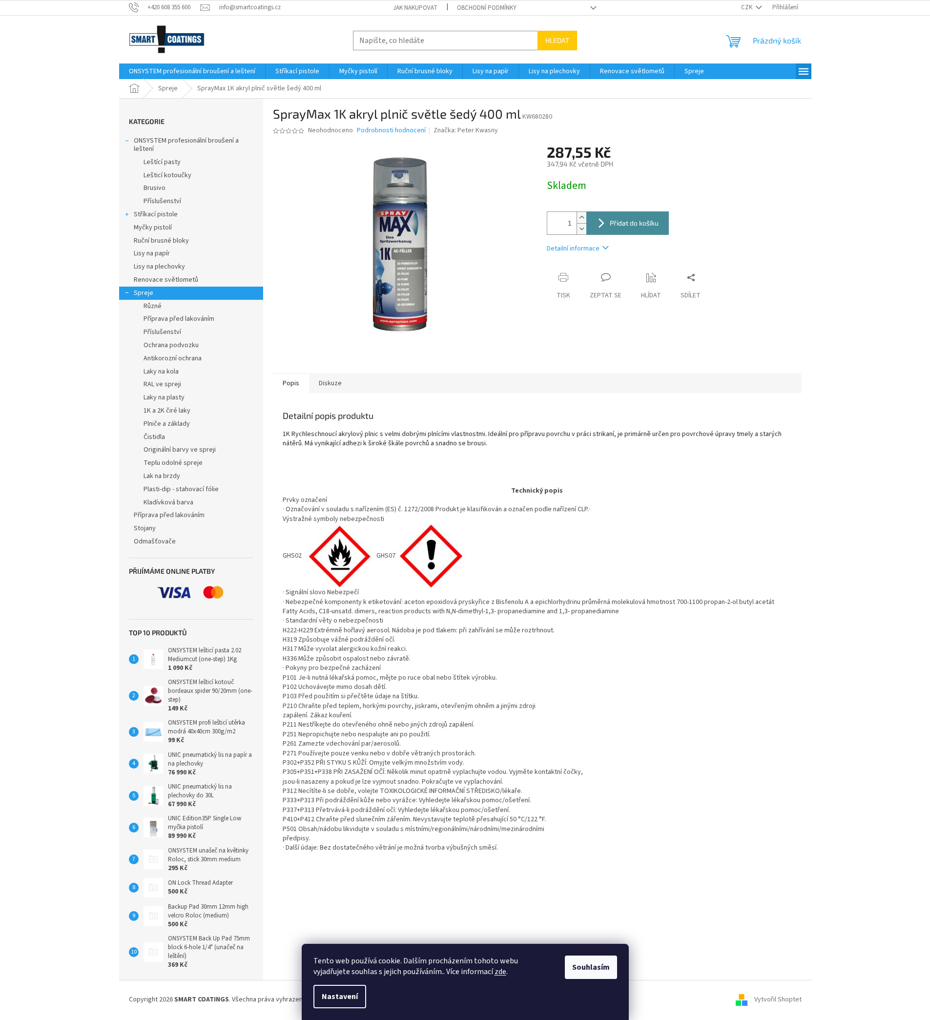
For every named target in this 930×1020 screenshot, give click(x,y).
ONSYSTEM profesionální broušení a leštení (186, 145)
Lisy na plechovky (159, 266)
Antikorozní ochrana (173, 358)
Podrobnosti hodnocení (391, 130)
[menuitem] (192, 71)
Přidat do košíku (634, 223)
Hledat (557, 40)
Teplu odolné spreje (173, 463)
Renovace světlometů (166, 280)
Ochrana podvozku (171, 345)
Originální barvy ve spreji (180, 450)
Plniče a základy (167, 424)
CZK (747, 7)
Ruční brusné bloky (161, 241)
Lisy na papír (152, 253)
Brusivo (154, 188)
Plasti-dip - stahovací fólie (181, 489)
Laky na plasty (164, 397)
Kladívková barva (168, 502)
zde (500, 971)
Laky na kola (161, 371)
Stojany (145, 528)
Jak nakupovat (415, 7)
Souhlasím (591, 967)
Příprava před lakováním (179, 319)
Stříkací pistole (156, 214)
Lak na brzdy (162, 476)
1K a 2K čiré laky (167, 411)
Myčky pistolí (153, 227)
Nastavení (340, 996)
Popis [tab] (291, 383)
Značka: (466, 130)
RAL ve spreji (162, 384)
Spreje (143, 293)
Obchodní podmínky (487, 7)
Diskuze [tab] (330, 383)
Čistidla (154, 437)
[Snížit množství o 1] (581, 228)
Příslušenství (162, 201)
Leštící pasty (162, 162)
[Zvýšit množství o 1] (581, 217)
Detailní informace (573, 248)
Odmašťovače (155, 541)
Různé (153, 306)
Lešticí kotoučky (167, 175)
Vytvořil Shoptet (778, 1000)
